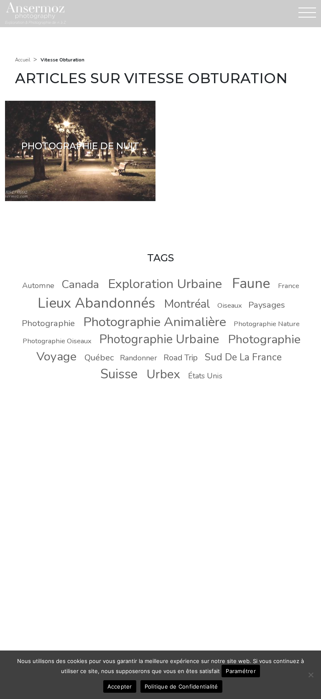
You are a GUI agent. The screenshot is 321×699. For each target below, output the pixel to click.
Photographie (48, 323)
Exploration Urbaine (165, 284)
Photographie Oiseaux (57, 341)
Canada (80, 284)
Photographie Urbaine (159, 339)
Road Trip (180, 357)
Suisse (119, 374)
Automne (38, 286)
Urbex (163, 374)
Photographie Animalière (154, 322)
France (288, 286)
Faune (251, 283)
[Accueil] (35, 10)
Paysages (266, 305)
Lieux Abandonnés (96, 303)
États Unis (205, 376)
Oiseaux (229, 305)
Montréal (187, 304)
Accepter (119, 686)
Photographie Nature (267, 324)
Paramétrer (241, 671)
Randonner (138, 358)
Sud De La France (243, 357)
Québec (99, 357)
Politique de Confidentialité (181, 686)
